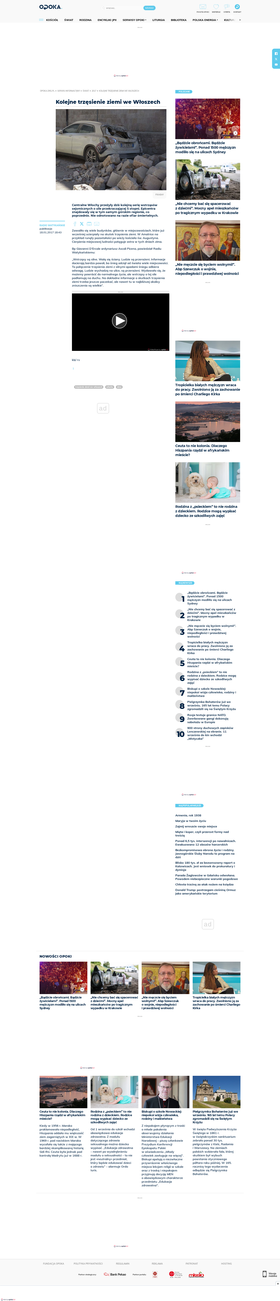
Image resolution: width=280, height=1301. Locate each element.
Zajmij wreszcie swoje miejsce (196, 826)
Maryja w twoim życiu (190, 821)
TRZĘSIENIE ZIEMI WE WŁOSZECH (88, 387)
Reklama (157, 1263)
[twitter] (276, 59)
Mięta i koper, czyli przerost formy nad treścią (202, 833)
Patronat (192, 1263)
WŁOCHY (109, 387)
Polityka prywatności (88, 1263)
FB (75, 224)
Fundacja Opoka (53, 1263)
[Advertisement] (140, 51)
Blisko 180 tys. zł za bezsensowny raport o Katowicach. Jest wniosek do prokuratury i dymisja (205, 866)
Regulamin (122, 1263)
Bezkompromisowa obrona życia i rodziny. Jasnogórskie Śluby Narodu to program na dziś (204, 853)
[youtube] (276, 64)
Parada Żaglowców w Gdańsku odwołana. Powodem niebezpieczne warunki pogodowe (206, 877)
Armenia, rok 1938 (188, 815)
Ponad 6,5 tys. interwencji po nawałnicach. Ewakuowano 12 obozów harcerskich (205, 842)
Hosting (226, 1263)
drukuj (89, 224)
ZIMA (119, 387)
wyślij (97, 224)
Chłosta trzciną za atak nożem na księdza (204, 884)
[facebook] (276, 53)
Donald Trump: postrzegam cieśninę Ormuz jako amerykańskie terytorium (205, 891)
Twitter (82, 224)
